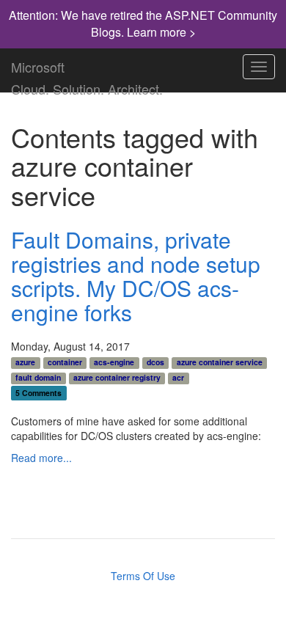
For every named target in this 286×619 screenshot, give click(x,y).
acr (178, 378)
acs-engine (114, 362)
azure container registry (117, 378)
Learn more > (161, 31)
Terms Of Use (143, 575)
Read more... (41, 457)
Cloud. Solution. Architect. (87, 85)
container (65, 362)
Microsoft (38, 63)
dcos (155, 362)
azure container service (220, 362)
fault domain (38, 378)
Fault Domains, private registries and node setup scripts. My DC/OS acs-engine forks (135, 275)
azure (25, 362)
